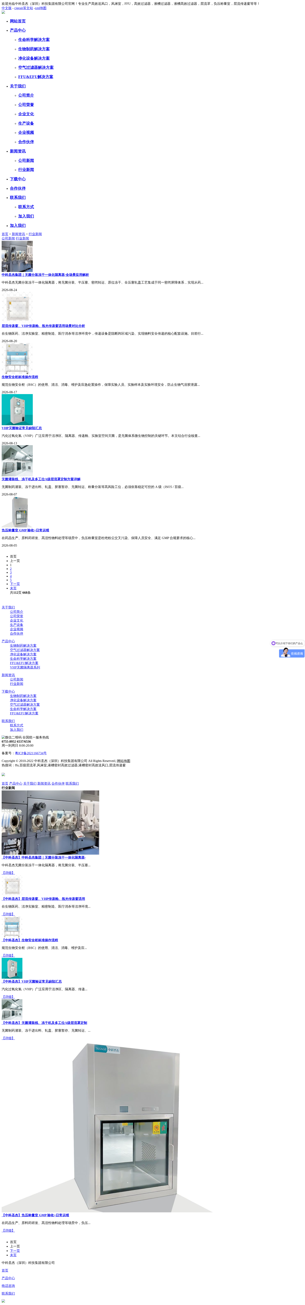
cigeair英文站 (23, 8)
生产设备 (26, 123)
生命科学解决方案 (34, 39)
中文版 (7, 8)
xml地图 (40, 8)
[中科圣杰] (3, 12)
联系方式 (26, 207)
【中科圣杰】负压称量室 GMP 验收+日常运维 (35, 1215)
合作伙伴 (26, 142)
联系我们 (18, 197)
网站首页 (18, 21)
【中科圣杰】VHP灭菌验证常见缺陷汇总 (32, 981)
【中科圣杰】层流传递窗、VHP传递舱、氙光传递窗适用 (43, 899)
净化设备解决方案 (34, 58)
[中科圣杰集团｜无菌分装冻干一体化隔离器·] (50, 853)
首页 (5, 234)
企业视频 (26, 132)
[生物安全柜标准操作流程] (12, 936)
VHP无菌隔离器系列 (25, 667)
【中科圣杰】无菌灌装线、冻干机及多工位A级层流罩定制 (44, 1023)
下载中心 (18, 179)
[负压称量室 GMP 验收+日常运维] (107, 1211)
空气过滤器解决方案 (36, 67)
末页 (13, 588)
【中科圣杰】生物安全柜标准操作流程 (30, 940)
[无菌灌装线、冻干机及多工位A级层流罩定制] (12, 1019)
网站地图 (123, 761)
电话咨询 (8, 1286)
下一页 (15, 584)
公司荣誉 (26, 104)
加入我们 (26, 216)
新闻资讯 (18, 151)
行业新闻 (26, 169)
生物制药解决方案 (34, 49)
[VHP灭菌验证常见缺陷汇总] (12, 977)
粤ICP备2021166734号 (31, 753)
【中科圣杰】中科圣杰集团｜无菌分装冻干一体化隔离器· (44, 857)
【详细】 (8, 873)
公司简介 (26, 95)
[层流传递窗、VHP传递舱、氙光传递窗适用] (12, 895)
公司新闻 (26, 160)
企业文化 (26, 114)
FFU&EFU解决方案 (35, 77)
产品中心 (18, 30)
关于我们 (18, 86)
